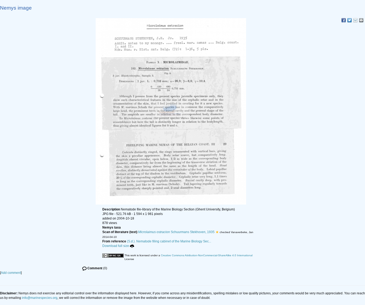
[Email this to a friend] (361, 20)
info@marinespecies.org (39, 298)
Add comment (11, 273)
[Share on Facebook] (343, 20)
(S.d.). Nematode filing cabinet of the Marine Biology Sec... (169, 241)
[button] (217, 232)
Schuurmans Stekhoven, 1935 (176, 232)
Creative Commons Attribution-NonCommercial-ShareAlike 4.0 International (207, 255)
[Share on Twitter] (349, 20)
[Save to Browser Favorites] (355, 20)
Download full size (115, 246)
